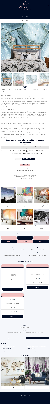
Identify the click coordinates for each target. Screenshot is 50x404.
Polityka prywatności (7, 351)
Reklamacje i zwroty (31, 351)
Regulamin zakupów (6, 348)
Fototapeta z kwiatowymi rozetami (25, 226)
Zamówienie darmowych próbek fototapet (36, 346)
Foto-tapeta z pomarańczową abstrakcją (41, 204)
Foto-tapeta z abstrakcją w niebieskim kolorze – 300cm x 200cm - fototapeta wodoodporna (26, 153)
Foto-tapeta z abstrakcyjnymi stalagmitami (41, 226)
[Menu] (2, 5)
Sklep (27, 16)
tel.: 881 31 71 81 (25, 172)
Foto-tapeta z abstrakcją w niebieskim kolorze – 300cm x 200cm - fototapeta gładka (26, 146)
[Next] (46, 47)
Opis (25, 86)
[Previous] (3, 47)
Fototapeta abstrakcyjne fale (8, 204)
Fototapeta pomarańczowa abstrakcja (8, 226)
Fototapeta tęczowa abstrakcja (25, 204)
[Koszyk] (48, 5)
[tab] (24, 87)
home (23, 16)
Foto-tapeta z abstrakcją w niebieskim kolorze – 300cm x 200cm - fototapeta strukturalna (26, 150)
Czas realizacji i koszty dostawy (9, 346)
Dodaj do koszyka (28, 158)
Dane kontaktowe (31, 348)
